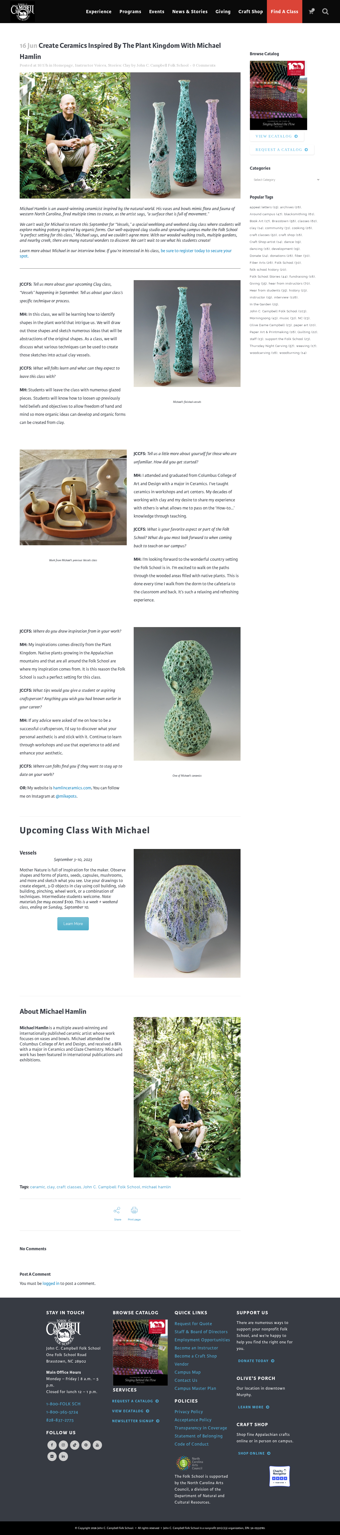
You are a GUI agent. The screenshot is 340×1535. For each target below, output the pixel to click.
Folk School (288, 262)
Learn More (73, 924)
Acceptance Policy (193, 1419)
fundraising (302, 276)
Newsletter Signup (133, 1421)
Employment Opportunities (202, 1339)
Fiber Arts (261, 262)
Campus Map (188, 1372)
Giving (258, 283)
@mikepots (66, 796)
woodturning (293, 353)
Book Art (260, 221)
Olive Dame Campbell (271, 325)
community (277, 228)
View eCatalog (274, 136)
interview (286, 297)
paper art (305, 325)
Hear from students (268, 290)
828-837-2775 (60, 1420)
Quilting (307, 332)
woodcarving (264, 353)
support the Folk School (287, 339)
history (298, 290)
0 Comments (204, 65)
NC (304, 318)
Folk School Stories (269, 276)
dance (292, 242)
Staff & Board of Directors (201, 1331)
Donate (259, 255)
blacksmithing (299, 214)
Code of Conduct (192, 1444)
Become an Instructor (196, 1348)
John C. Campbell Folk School (163, 65)
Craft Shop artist (266, 242)
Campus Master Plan (195, 1388)
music (288, 318)
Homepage (63, 65)
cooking (302, 228)
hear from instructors (289, 283)
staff (256, 339)
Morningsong (264, 318)
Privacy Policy (189, 1411)
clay (51, 1187)
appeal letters (264, 207)
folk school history (268, 269)
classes (307, 221)
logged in (51, 1283)
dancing (260, 249)
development (286, 249)
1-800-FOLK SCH (63, 1403)
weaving (306, 346)
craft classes (69, 1187)
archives (290, 207)
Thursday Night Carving (272, 346)
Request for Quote (193, 1323)
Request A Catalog (279, 150)
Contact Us (186, 1380)
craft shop (290, 235)
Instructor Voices (90, 65)
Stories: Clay (119, 65)
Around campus (266, 214)
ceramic (37, 1187)
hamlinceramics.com (72, 787)
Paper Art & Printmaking (273, 332)
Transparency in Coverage (201, 1428)
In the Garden (264, 304)
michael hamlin (156, 1187)
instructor (261, 297)
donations (281, 255)
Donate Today (253, 1361)
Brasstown (284, 221)
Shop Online (251, 1453)
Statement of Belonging (199, 1436)
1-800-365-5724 (62, 1412)
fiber (302, 255)
